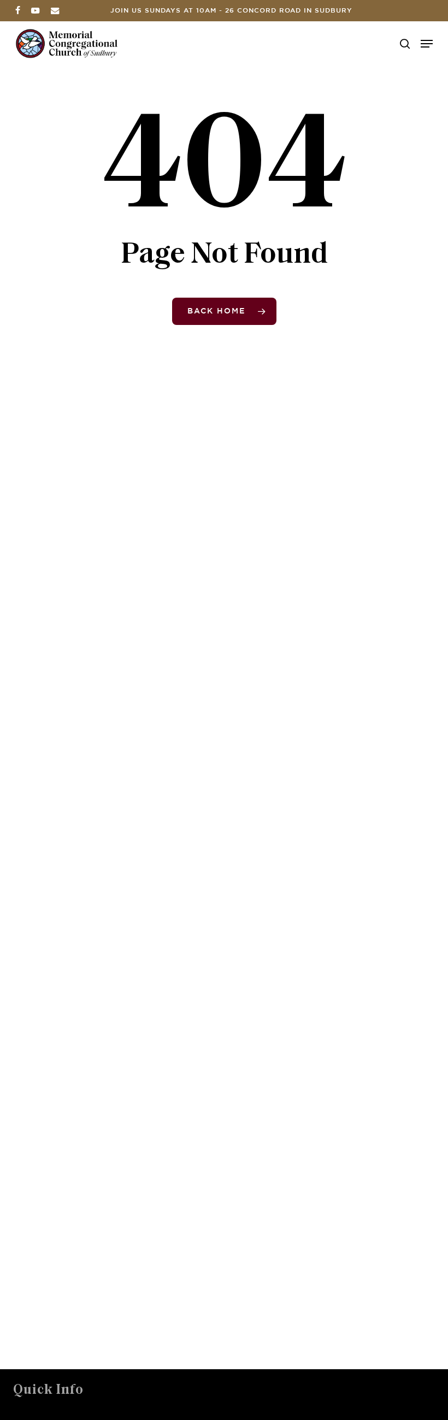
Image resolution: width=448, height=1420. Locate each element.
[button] (427, 43)
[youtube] (35, 10)
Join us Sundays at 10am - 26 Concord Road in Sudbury (231, 11)
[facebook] (17, 10)
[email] (55, 10)
